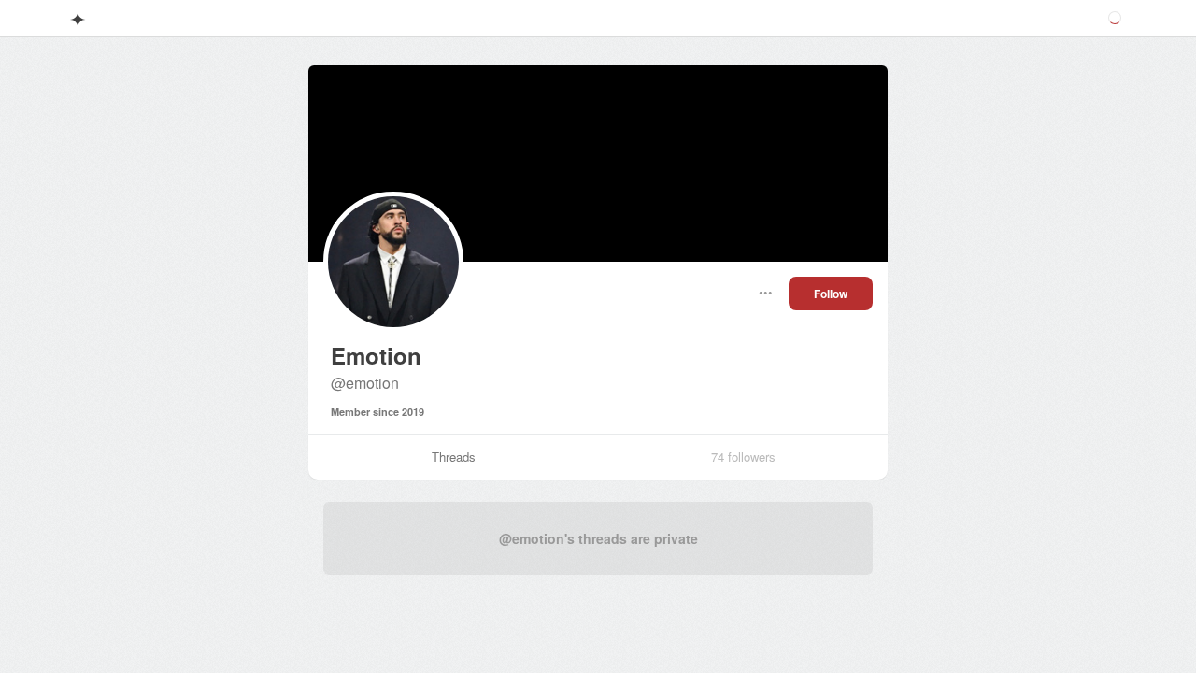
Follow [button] (830, 293)
